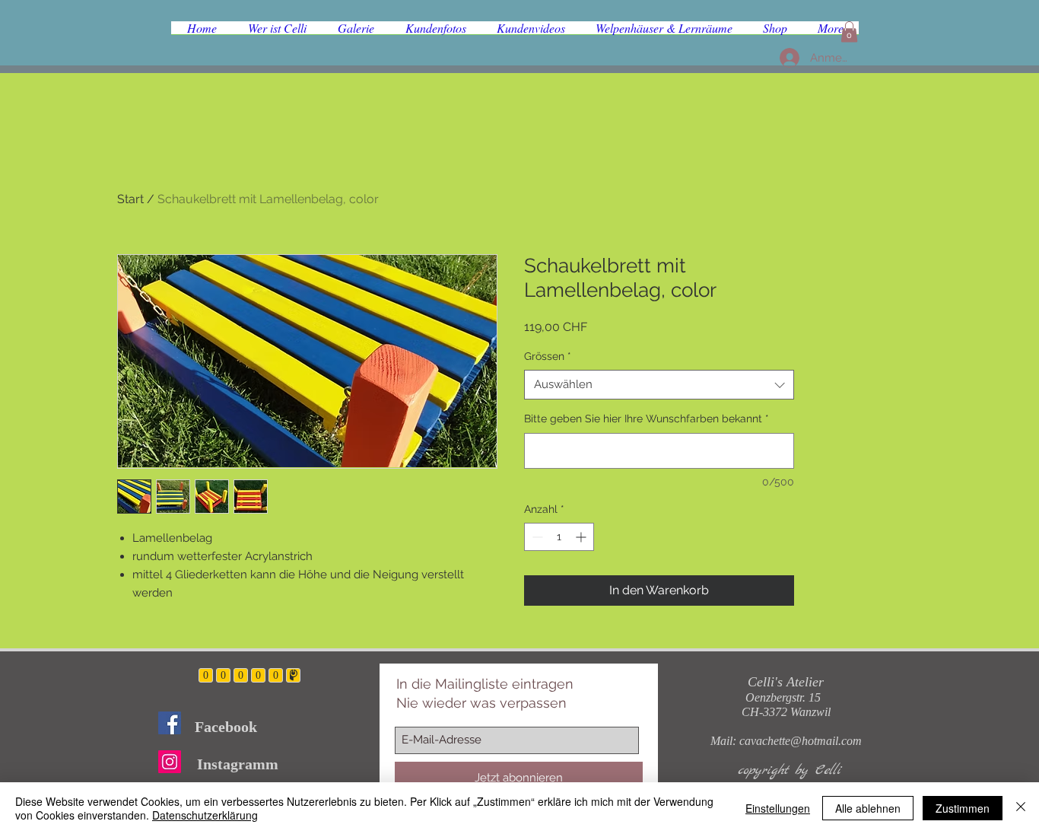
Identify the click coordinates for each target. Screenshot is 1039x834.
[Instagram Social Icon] (169, 761)
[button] (849, 31)
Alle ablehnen (868, 808)
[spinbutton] (559, 537)
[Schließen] (1021, 808)
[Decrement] (535, 537)
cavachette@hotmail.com (800, 740)
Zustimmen (963, 808)
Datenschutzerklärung (205, 815)
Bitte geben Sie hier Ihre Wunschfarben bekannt (646, 418)
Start (130, 199)
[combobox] (659, 384)
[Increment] (582, 537)
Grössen (547, 356)
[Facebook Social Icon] (169, 722)
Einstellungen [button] (777, 808)
